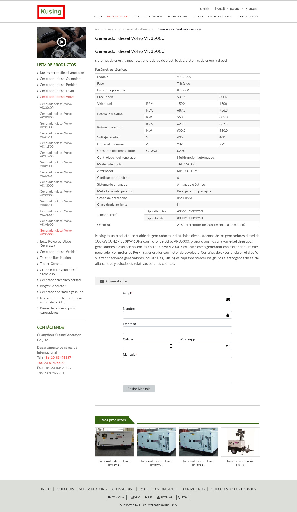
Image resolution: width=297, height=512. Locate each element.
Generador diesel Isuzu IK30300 (198, 463)
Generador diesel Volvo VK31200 (56, 135)
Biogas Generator (53, 286)
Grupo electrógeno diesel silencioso (58, 272)
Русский (220, 8)
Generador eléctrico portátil (61, 280)
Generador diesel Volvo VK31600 (56, 154)
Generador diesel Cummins (60, 78)
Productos (114, 29)
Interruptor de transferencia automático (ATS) (61, 300)
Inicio (98, 29)
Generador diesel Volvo (140, 29)
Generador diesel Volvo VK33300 (56, 193)
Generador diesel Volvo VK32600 (56, 174)
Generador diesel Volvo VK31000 (56, 125)
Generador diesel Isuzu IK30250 (156, 463)
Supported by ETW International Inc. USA (148, 505)
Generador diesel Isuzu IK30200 (114, 463)
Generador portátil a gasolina (61, 292)
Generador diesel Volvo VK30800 (56, 115)
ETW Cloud (118, 497)
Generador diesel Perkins (58, 84)
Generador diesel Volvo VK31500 (56, 144)
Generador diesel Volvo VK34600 (56, 222)
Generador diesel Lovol (57, 91)
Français (251, 8)
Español (235, 8)
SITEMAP (166, 497)
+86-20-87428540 (50, 363)
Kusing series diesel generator (62, 72)
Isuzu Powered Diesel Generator (56, 243)
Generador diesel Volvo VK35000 (56, 232)
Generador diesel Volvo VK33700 (56, 203)
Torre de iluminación (55, 257)
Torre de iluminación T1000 (240, 463)
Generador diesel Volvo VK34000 (56, 213)
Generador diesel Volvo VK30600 (56, 105)
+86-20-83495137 (57, 357)
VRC (137, 497)
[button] (117, 16)
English (204, 8)
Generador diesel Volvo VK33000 (56, 183)
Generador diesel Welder (58, 251)
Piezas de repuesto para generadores (57, 310)
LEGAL (184, 497)
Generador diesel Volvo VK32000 (56, 164)
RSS (149, 497)
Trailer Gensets (51, 264)
